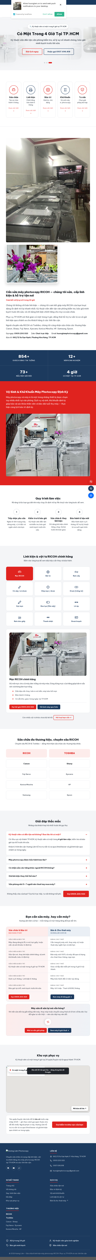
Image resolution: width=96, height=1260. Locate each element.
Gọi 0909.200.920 (76, 894)
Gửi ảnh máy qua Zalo (49, 707)
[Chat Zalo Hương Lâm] (19, 1168)
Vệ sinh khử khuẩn (57, 1193)
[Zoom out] (85, 1097)
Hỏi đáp (9, 1197)
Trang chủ (10, 1185)
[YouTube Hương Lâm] (14, 1168)
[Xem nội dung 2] (49, 62)
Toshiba (9, 1218)
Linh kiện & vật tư (57, 1197)
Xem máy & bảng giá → (62, 997)
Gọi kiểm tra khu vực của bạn (69, 1125)
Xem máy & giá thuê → (59, 1030)
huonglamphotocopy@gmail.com (72, 333)
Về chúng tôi (11, 1189)
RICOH (9, 1214)
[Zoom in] (85, 1092)
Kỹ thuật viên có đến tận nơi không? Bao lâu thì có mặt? (35, 834)
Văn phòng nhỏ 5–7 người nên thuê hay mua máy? (32, 884)
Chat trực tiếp (42, 333)
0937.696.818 (58, 1165)
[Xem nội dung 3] (51, 62)
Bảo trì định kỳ (56, 1189)
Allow (59, 14)
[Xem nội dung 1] (46, 62)
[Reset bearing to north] (85, 1102)
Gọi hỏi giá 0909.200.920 (23, 707)
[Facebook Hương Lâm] (8, 1168)
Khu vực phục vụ (12, 1201)
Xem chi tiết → (13, 109)
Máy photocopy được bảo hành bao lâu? (28, 860)
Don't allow (47, 14)
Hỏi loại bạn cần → (63, 717)
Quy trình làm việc (13, 1193)
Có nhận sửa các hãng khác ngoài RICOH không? (31, 868)
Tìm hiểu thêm (64, 55)
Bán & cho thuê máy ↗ (59, 1201)
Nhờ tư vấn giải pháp (35, 1030)
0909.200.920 (21, 333)
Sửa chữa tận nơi (57, 1185)
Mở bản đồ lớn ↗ (79, 1108)
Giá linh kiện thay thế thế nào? (23, 876)
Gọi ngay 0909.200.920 (36, 55)
